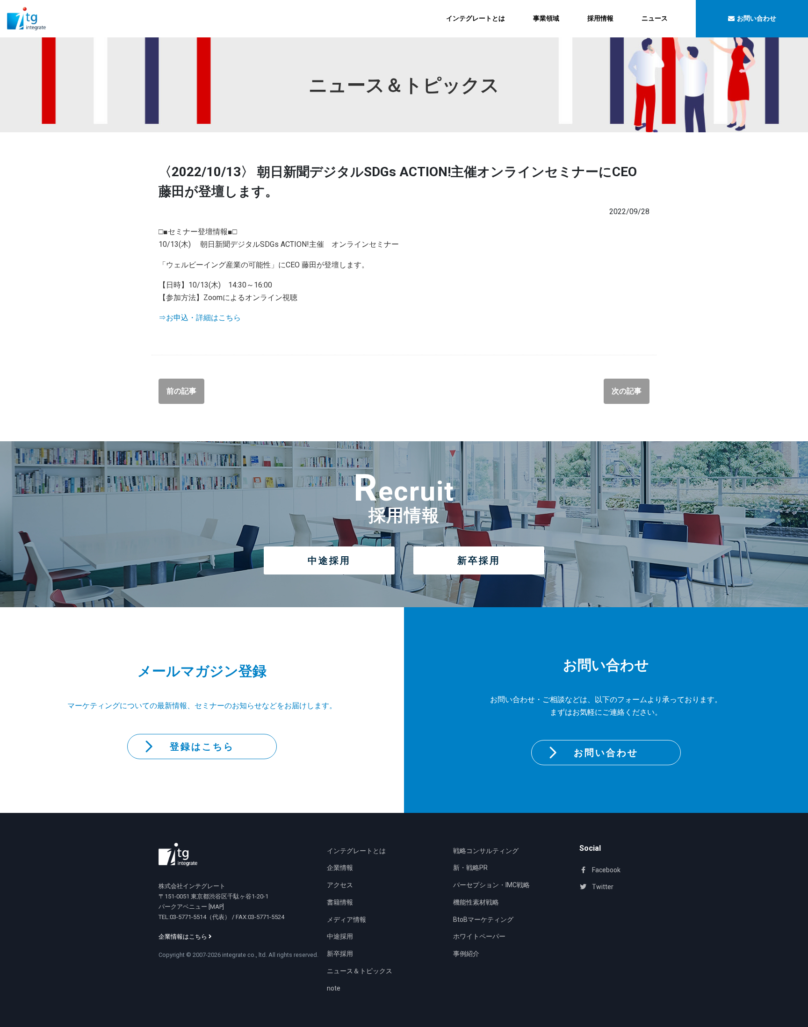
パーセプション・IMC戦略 (491, 885)
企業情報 (340, 867)
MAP (216, 906)
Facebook (605, 870)
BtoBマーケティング (483, 919)
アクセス (340, 885)
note (333, 988)
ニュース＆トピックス (359, 971)
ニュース (655, 18)
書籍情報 (340, 902)
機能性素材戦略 (476, 902)
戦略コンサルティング (486, 851)
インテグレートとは (475, 18)
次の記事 (627, 391)
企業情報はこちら (184, 936)
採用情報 (600, 18)
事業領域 (546, 18)
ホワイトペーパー (479, 936)
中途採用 (329, 560)
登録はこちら (202, 746)
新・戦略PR (470, 867)
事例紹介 (466, 953)
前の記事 (181, 391)
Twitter (602, 887)
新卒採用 (478, 560)
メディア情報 (346, 919)
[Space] (178, 854)
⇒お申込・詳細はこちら (200, 317)
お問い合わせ (606, 752)
